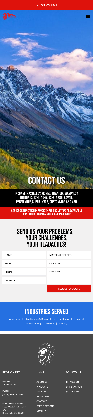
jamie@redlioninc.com (12, 394)
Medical (50, 323)
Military (63, 323)
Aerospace (14, 318)
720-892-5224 (9, 384)
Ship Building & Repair (37, 318)
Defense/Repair (61, 318)
